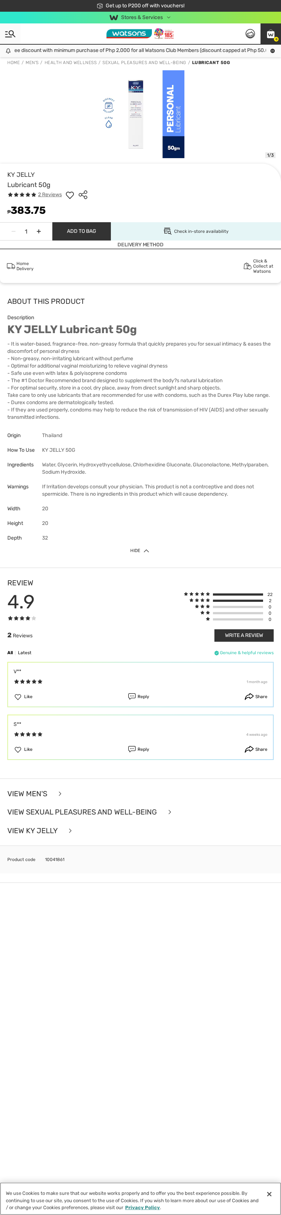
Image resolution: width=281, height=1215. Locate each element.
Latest (24, 652)
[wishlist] (69, 194)
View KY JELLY (33, 831)
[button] (271, 33)
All (10, 652)
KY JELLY (21, 174)
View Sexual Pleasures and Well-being (83, 812)
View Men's (28, 794)
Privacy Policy (142, 1207)
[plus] (38, 231)
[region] (140, 1198)
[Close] (269, 1194)
